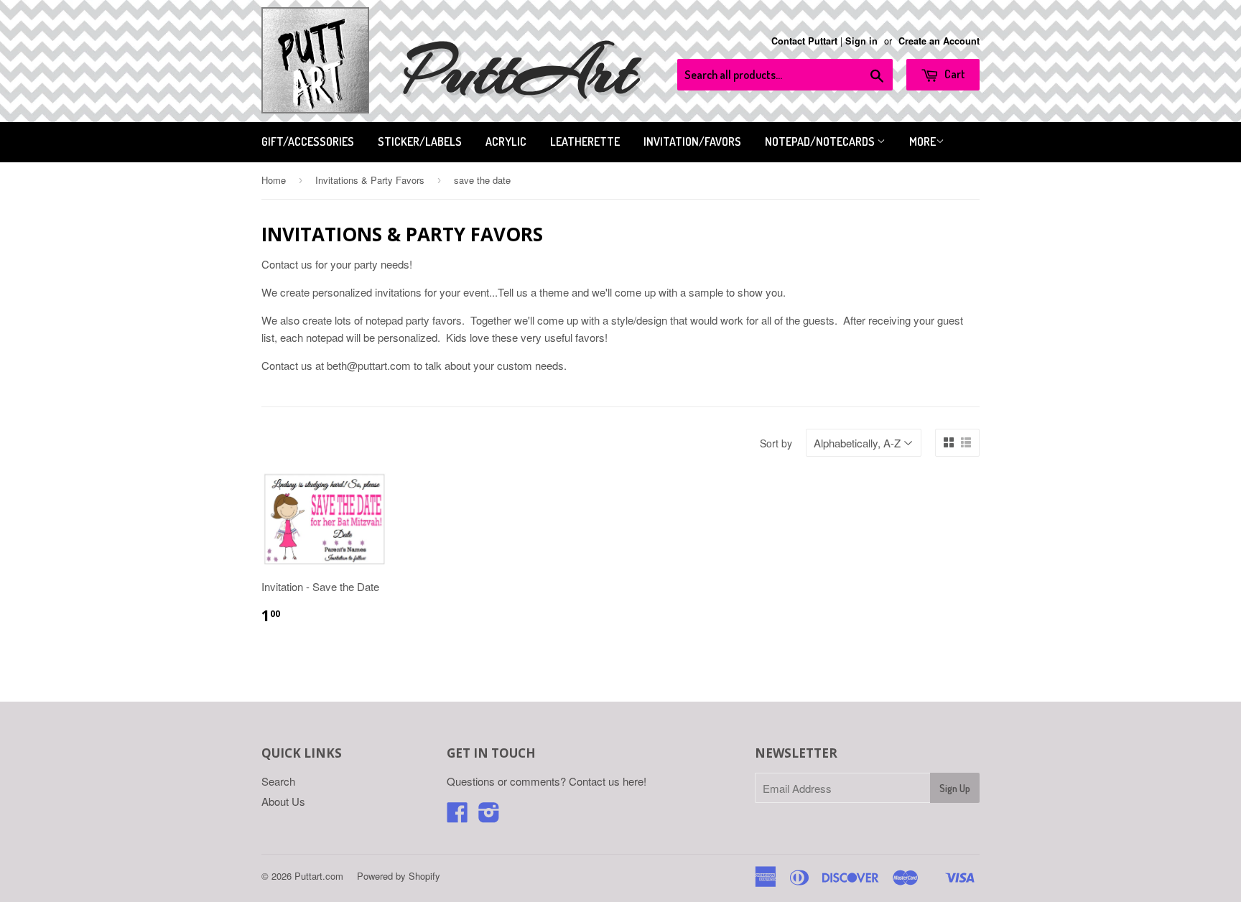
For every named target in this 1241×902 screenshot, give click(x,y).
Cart (953, 74)
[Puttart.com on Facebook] (457, 816)
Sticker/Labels (420, 141)
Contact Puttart (804, 40)
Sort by (776, 443)
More (922, 141)
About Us (283, 801)
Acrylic (505, 141)
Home (273, 180)
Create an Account (939, 40)
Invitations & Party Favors (369, 180)
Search (278, 781)
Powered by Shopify (398, 876)
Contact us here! (607, 781)
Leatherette (585, 141)
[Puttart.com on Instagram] (489, 816)
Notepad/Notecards (821, 141)
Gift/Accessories (307, 141)
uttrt (520, 71)
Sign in (861, 40)
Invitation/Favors (692, 141)
